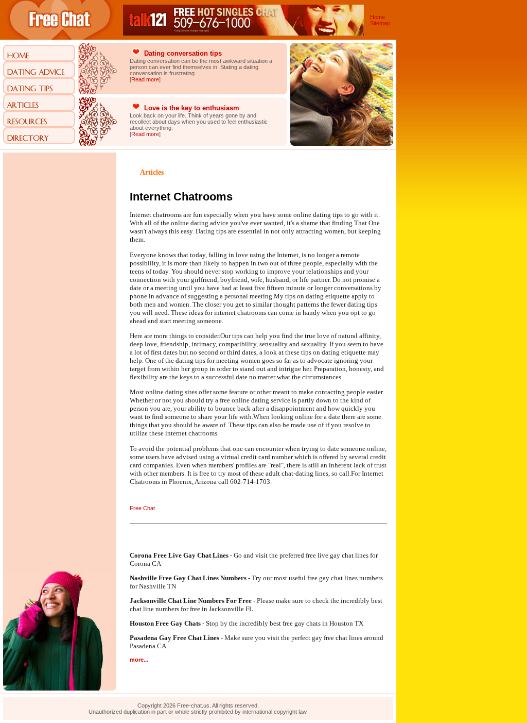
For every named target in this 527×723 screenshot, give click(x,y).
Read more (145, 79)
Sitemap (380, 23)
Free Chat (142, 508)
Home (377, 17)
